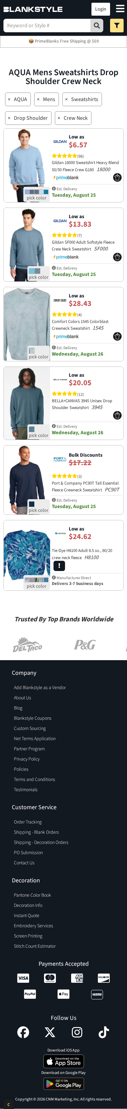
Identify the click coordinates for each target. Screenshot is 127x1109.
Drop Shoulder (31, 118)
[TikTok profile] (104, 1036)
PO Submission (28, 852)
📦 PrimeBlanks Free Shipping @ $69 (63, 41)
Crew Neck (76, 118)
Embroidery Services (33, 926)
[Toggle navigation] (120, 9)
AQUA (20, 99)
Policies (21, 769)
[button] (70, 9)
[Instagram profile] (77, 1036)
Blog (18, 708)
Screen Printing (28, 936)
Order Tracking (28, 822)
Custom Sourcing (30, 728)
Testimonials (26, 789)
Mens (49, 99)
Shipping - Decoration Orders (41, 842)
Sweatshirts (84, 99)
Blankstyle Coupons (32, 718)
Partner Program (29, 749)
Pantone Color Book (32, 895)
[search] (96, 25)
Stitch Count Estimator (35, 946)
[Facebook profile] (23, 1036)
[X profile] (50, 1036)
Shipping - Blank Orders (36, 832)
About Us (22, 698)
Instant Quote (26, 915)
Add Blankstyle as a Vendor (40, 687)
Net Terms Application (35, 738)
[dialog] (8, 1104)
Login (100, 9)
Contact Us (24, 863)
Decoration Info (28, 905)
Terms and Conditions (34, 779)
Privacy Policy (27, 759)
